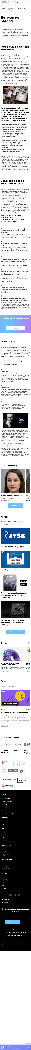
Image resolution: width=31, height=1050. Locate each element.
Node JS (4, 849)
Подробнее (15, 505)
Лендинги (4, 804)
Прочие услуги (12, 8)
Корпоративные (6, 798)
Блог (3, 882)
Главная (3, 8)
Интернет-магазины (7, 801)
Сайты (3, 821)
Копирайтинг (22, 8)
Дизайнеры (5, 866)
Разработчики (5, 863)
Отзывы (4, 885)
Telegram (6, 899)
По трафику (5, 832)
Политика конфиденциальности (15, 932)
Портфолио (5, 880)
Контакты (4, 888)
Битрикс (4, 810)
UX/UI (3, 824)
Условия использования (15, 935)
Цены (3, 877)
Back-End (4, 852)
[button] (15, 328)
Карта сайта (15, 929)
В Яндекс (4, 835)
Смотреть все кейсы (15, 632)
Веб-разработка (6, 855)
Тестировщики (6, 869)
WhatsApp (7, 903)
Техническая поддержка (8, 813)
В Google (4, 838)
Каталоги (4, 807)
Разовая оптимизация (8, 841)
